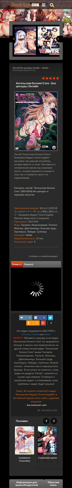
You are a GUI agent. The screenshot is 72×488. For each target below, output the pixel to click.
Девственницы (32, 228)
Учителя (53, 225)
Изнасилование (39, 225)
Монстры (18, 228)
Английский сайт (37, 405)
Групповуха (20, 231)
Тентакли (25, 225)
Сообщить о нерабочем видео (43, 256)
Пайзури (31, 231)
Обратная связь (53, 483)
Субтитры (42, 231)
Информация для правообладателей (26, 483)
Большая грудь (48, 228)
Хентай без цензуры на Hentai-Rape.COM (25, 5)
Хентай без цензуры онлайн (26, 68)
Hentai (45, 68)
